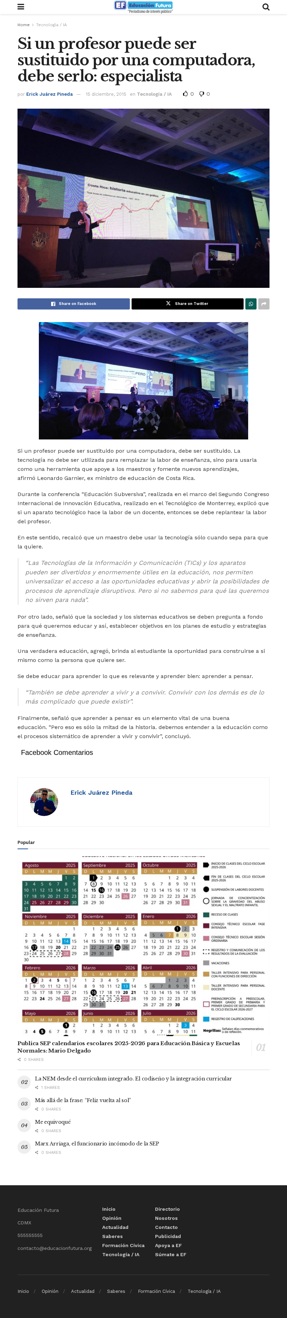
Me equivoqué (53, 1122)
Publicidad (168, 1236)
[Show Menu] (21, 7)
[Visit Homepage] (143, 7)
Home (24, 24)
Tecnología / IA (51, 24)
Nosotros (166, 1218)
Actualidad (115, 1227)
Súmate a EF (171, 1254)
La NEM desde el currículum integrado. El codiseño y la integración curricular (133, 1079)
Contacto (166, 1227)
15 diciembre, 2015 (106, 94)
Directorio (167, 1209)
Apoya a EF (168, 1245)
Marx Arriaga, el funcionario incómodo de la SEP (97, 1144)
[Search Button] (266, 7)
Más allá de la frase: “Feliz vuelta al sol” (83, 1100)
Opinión (111, 1218)
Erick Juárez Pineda (49, 94)
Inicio (108, 1209)
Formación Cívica (123, 1245)
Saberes (112, 1236)
